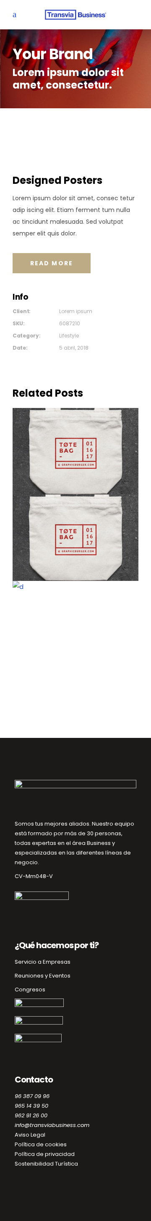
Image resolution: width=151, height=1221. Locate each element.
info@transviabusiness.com (52, 1125)
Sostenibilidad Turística (46, 1164)
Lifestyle (69, 335)
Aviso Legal (30, 1135)
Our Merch (75, 452)
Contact (76, 625)
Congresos (30, 990)
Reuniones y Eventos (42, 976)
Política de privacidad (45, 1154)
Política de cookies (41, 1144)
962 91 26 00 (31, 1115)
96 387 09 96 (32, 1096)
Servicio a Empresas (42, 962)
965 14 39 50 (31, 1106)
